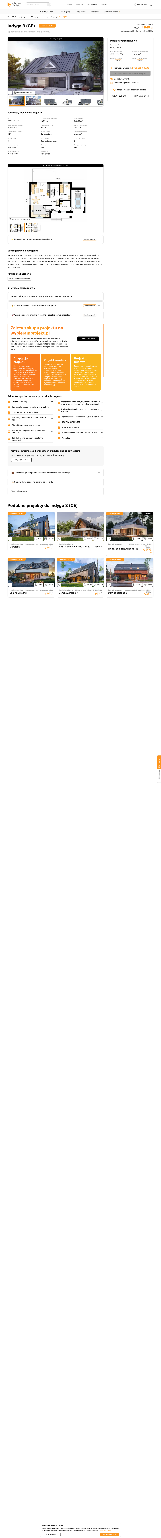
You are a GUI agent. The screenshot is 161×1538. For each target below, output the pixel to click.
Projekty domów (46, 12)
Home (10, 17)
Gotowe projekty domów (22, 17)
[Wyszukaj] (48, 4)
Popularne (95, 12)
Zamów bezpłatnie (89, 305)
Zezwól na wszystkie (109, 1534)
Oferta (69, 5)
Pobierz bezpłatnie (89, 239)
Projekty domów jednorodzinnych (44, 17)
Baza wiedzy (92, 5)
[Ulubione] (151, 4)
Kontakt (104, 5)
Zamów (140, 61)
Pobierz (118, 61)
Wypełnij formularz (21, 460)
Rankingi (79, 5)
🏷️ (112, 12)
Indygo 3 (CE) (61, 17)
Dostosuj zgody (51, 1534)
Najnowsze (81, 12)
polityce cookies (105, 1530)
